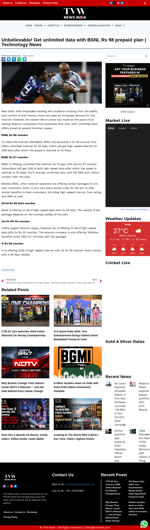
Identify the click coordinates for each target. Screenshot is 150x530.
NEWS (118, 25)
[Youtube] (118, 2)
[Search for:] (127, 56)
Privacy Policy (50, 3)
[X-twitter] (114, 2)
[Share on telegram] (25, 59)
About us (7, 3)
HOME (28, 25)
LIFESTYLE (53, 25)
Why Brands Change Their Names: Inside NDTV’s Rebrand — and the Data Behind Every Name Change (23, 387)
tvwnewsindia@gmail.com (80, 484)
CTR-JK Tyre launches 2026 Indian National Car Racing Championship (113, 487)
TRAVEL (38, 25)
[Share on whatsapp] (19, 59)
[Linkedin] (122, 2)
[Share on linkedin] (14, 59)
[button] (40, 25)
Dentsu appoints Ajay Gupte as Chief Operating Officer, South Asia (120, 445)
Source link (8, 270)
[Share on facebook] (3, 59)
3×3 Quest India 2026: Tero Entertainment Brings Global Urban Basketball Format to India (76, 335)
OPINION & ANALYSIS (99, 25)
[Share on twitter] (9, 59)
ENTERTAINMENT (73, 25)
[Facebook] (111, 2)
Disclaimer (34, 3)
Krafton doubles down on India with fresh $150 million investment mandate (76, 387)
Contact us (20, 3)
